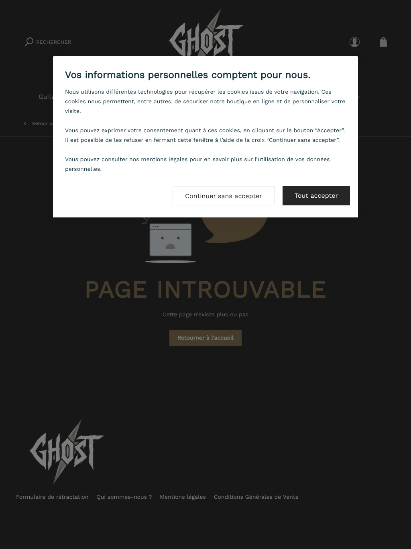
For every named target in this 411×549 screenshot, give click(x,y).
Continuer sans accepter (223, 196)
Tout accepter (316, 195)
